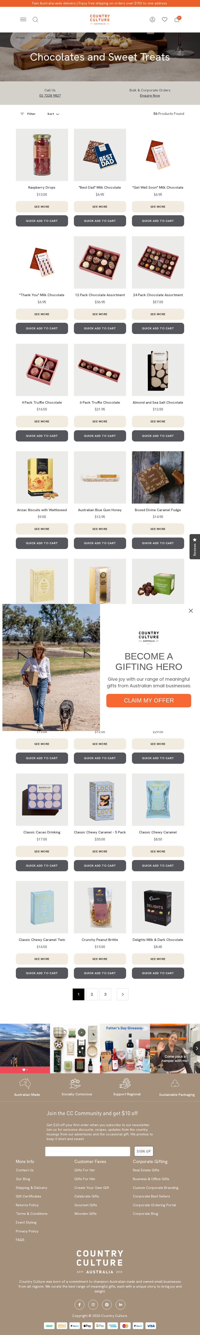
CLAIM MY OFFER (149, 700)
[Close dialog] (191, 610)
